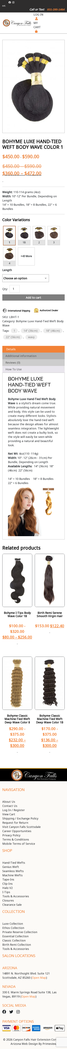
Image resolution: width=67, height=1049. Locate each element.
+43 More (26, 256)
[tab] (33, 349)
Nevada (9, 986)
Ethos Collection (13, 928)
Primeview (49, 1044)
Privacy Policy (11, 835)
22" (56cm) (13, 337)
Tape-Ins (8, 879)
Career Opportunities (16, 831)
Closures (8, 900)
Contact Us (9, 806)
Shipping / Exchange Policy (20, 818)
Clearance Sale (12, 904)
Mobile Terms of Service (18, 843)
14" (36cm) (30, 330)
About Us (8, 801)
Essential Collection (15, 936)
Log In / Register (13, 810)
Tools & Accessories (15, 896)
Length (7, 270)
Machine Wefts (12, 875)
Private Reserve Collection (19, 932)
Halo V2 (7, 888)
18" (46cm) (53, 330)
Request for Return (15, 822)
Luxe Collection (12, 923)
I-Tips (6, 892)
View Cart (8, 814)
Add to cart (33, 297)
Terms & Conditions (15, 839)
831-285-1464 (56, 9)
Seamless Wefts (13, 871)
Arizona (9, 967)
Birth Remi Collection (16, 944)
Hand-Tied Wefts (13, 862)
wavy (31, 337)
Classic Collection (14, 940)
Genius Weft (10, 867)
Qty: (5, 288)
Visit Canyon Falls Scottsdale (21, 827)
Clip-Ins (7, 883)
